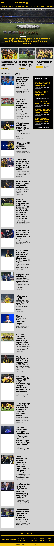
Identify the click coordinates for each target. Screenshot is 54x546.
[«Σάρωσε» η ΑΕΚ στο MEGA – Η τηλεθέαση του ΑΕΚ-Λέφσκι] (7, 145)
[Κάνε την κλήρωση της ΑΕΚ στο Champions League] (7, 318)
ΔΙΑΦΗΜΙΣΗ (42, 6)
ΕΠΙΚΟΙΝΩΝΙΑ (50, 6)
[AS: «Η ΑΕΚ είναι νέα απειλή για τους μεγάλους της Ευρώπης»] (7, 184)
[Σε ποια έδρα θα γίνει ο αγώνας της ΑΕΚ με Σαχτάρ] (44, 53)
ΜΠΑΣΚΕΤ (11, 6)
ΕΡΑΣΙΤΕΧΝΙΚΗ (25, 6)
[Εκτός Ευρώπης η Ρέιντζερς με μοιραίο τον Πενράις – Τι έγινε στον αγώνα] (7, 80)
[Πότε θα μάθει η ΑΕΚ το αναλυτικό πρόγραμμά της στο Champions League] (9, 53)
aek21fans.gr (27, 533)
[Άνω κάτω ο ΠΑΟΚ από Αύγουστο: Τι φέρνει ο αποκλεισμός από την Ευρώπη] (7, 102)
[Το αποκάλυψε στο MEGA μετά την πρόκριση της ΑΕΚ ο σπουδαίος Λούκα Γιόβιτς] (7, 512)
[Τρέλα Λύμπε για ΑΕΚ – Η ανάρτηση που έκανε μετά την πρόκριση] (7, 298)
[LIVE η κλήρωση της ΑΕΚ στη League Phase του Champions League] (7, 125)
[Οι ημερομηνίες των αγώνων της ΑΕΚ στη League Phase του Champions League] (27, 53)
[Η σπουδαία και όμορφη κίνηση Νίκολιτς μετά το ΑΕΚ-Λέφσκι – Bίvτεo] (7, 233)
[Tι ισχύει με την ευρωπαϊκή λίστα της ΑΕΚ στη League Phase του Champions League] (7, 406)
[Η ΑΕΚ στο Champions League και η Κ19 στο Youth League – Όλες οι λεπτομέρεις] (7, 337)
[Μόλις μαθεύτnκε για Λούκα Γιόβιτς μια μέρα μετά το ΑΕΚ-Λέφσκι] (7, 359)
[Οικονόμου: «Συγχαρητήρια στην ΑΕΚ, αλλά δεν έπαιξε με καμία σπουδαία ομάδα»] (7, 162)
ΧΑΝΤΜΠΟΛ (18, 6)
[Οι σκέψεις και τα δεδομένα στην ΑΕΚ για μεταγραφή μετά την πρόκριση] (7, 276)
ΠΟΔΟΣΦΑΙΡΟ (4, 6)
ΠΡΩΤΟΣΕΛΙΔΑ (34, 6)
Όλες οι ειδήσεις (43, 127)
